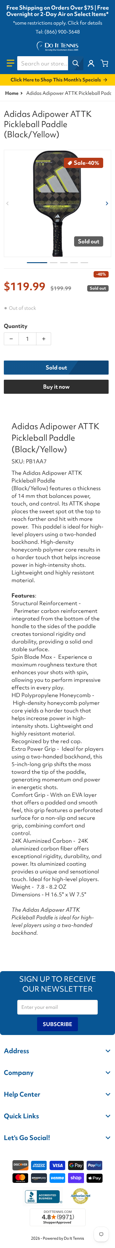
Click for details (85, 23)
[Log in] (91, 63)
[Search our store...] (75, 63)
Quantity (15, 326)
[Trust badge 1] (43, 1196)
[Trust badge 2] (80, 1196)
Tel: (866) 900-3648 (57, 32)
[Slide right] (107, 203)
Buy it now (56, 386)
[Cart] (104, 63)
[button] (10, 63)
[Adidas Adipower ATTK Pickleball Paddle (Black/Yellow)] (37, 262)
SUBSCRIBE (57, 1024)
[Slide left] (7, 203)
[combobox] (50, 63)
